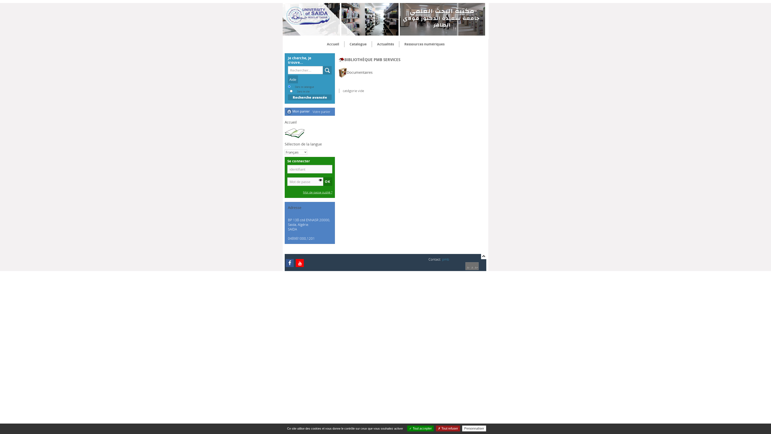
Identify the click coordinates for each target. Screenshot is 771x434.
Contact (434, 259)
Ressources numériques (424, 44)
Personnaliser (474, 428)
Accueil (333, 44)
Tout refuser (449, 428)
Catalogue (358, 44)
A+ (476, 267)
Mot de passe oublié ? (317, 192)
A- (468, 267)
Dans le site (303, 91)
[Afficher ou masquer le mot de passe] (320, 180)
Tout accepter (422, 428)
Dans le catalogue (304, 86)
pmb (445, 259)
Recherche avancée (310, 97)
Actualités (385, 44)
